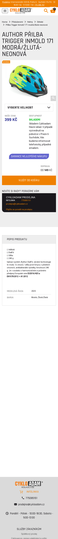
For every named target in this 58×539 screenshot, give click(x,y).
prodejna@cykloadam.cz (17, 204)
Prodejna (6, 2)
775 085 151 (39, 5)
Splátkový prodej (29, 534)
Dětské (40, 22)
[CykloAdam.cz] (21, 10)
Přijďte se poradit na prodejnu (19, 209)
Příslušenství (17, 22)
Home (4, 22)
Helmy (30, 22)
